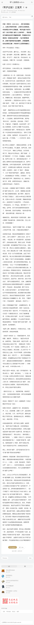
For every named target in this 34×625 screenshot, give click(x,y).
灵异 (4, 611)
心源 (4, 10)
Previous (5, 558)
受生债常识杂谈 (10, 570)
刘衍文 (13, 611)
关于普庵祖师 (9, 586)
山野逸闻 (13, 12)
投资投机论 (9, 575)
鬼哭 (18, 611)
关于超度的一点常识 (11, 591)
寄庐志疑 (8, 611)
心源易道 (4, 622)
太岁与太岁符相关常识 (12, 580)
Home (5, 17)
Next (30, 558)
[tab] (9, 566)
